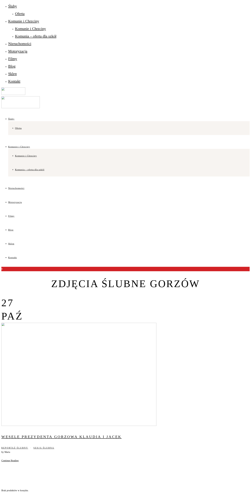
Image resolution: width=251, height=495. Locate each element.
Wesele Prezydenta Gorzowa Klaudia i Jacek (61, 437)
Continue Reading (10, 460)
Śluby (12, 6)
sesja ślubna (43, 448)
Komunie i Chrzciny (23, 21)
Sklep (12, 74)
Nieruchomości (19, 43)
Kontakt (14, 81)
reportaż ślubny (14, 448)
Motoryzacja (17, 51)
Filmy (12, 58)
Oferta (20, 13)
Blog (12, 66)
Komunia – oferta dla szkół (35, 36)
